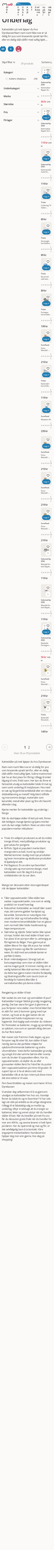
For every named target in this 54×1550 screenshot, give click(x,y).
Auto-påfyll (44, 9)
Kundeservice (38, 9)
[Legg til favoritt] (48, 70)
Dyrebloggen (50, 9)
